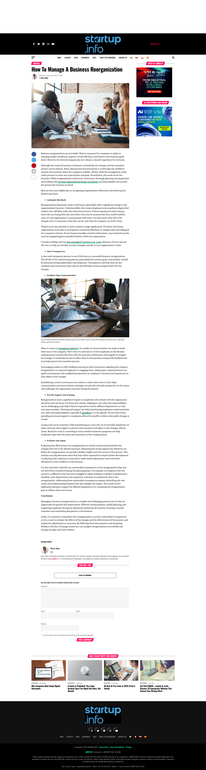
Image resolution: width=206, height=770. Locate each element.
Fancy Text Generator (107, 57)
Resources (85, 57)
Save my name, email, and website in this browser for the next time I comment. (69, 635)
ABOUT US (89, 752)
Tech (94, 57)
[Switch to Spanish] (147, 58)
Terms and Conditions (117, 747)
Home (59, 57)
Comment (44, 586)
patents (54, 558)
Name (43, 611)
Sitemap (128, 747)
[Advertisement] (103, 16)
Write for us (155, 43)
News (76, 57)
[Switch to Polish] (142, 58)
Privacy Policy (104, 747)
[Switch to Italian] (131, 58)
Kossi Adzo (44, 78)
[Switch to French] (136, 58)
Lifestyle (67, 57)
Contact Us (123, 57)
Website (43, 624)
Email (78, 611)
